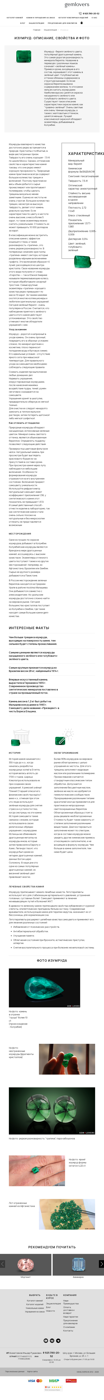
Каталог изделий (34, 1304)
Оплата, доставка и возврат (68, 1310)
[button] (101, 1264)
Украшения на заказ (35, 1311)
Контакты (68, 1330)
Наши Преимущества (71, 1302)
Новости (50, 1310)
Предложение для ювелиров (62, 23)
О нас (94, 18)
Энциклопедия (36, 23)
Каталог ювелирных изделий (73, 18)
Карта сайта (32, 1371)
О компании (69, 1327)
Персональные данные (14, 1371)
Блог (22, 23)
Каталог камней (15, 18)
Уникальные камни (35, 1308)
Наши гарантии (70, 1316)
